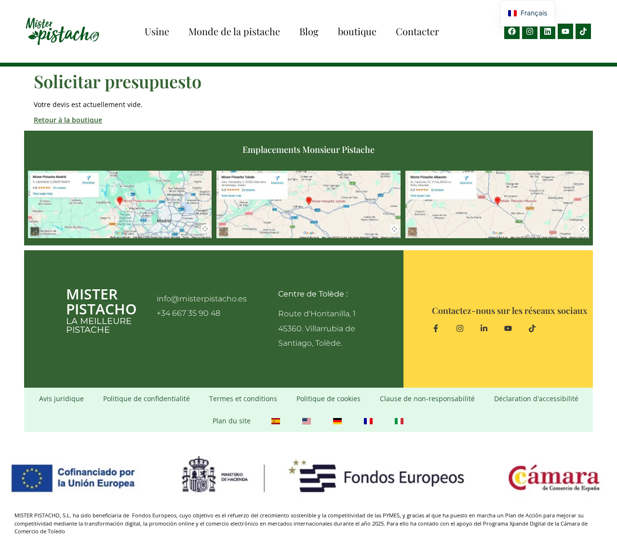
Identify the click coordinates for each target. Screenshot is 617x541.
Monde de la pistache (234, 31)
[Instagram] (529, 31)
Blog (309, 31)
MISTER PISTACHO (101, 301)
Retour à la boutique (68, 119)
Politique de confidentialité (146, 398)
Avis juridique (61, 398)
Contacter (417, 31)
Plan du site (232, 420)
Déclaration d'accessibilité (536, 398)
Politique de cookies (328, 398)
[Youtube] (565, 31)
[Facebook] (512, 31)
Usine (157, 31)
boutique (357, 31)
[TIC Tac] (583, 31)
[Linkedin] (547, 31)
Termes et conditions (243, 398)
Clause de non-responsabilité (427, 398)
